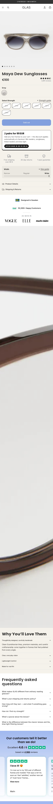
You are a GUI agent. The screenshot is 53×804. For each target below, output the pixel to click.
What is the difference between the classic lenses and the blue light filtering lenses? (26, 723)
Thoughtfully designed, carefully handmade (17, 640)
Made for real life (8, 666)
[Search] (8, 7)
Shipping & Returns (13, 189)
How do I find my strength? (13, 711)
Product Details (11, 184)
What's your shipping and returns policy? (19, 699)
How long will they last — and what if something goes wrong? (24, 705)
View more (14, 782)
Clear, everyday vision (10, 655)
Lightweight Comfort (9, 661)
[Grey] (4, 93)
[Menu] (3, 7)
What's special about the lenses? (15, 717)
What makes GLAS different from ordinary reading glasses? (22, 692)
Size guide (45, 169)
